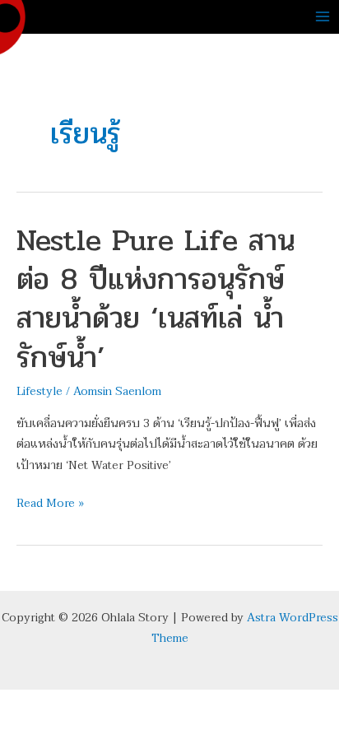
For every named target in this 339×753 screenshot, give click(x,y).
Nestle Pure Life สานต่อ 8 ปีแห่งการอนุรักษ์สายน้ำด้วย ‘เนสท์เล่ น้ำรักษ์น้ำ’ (155, 298)
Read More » (50, 503)
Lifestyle (39, 391)
